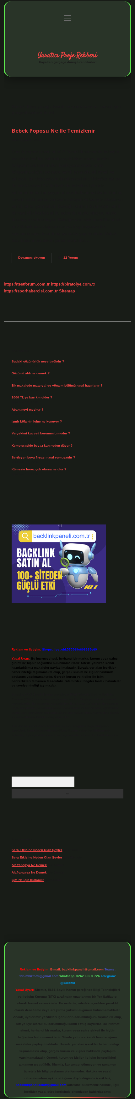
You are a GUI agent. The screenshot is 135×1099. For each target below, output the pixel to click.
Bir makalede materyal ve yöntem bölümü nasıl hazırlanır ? (57, 385)
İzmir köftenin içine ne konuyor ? (37, 421)
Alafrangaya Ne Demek (29, 865)
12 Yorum (70, 257)
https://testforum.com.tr (27, 284)
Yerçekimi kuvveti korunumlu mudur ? (41, 433)
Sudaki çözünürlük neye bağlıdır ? (38, 361)
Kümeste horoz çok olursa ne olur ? (39, 469)
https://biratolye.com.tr (73, 284)
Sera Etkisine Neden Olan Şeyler (37, 850)
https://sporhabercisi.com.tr (31, 291)
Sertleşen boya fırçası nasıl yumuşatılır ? (43, 457)
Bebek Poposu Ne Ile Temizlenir (53, 130)
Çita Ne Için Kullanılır (28, 880)
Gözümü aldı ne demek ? (31, 373)
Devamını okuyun (34, 259)
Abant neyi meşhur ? (27, 409)
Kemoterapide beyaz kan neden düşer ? (42, 445)
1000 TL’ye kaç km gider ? (32, 397)
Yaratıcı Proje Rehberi (67, 55)
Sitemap (67, 291)
